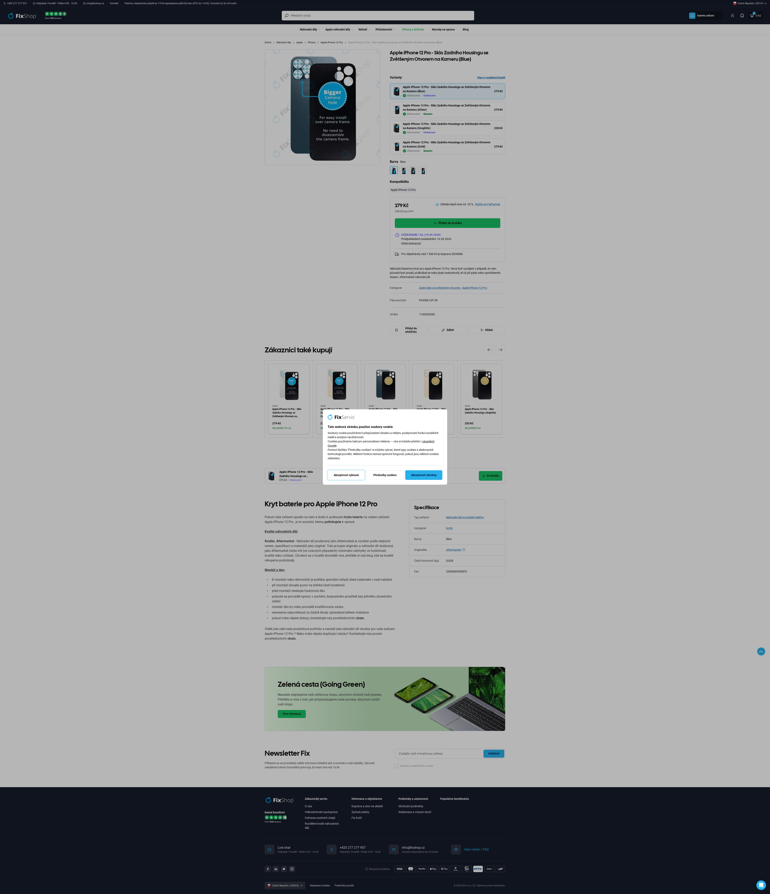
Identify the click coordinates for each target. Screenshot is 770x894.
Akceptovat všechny (424, 475)
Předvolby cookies (385, 475)
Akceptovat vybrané (346, 475)
